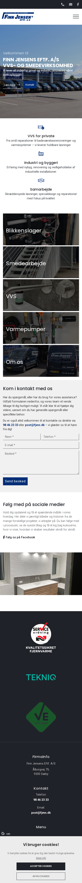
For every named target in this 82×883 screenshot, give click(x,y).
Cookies (3, 833)
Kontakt (29, 84)
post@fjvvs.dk (35, 425)
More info (41, 858)
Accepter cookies (41, 866)
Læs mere (9, 84)
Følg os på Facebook (20, 537)
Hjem (6, 834)
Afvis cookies (41, 876)
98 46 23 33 (10, 425)
